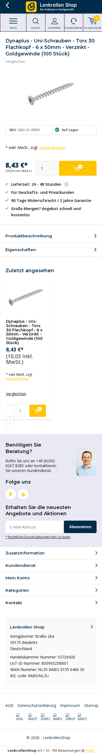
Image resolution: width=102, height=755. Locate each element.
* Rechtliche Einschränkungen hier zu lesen (37, 537)
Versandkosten (52, 147)
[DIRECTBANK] (45, 717)
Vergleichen (15, 61)
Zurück (7, 5)
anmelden (54, 27)
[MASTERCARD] (33, 717)
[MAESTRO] (82, 717)
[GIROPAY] (70, 717)
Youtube (23, 494)
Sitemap (91, 705)
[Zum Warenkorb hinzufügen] (78, 168)
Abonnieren (80, 526)
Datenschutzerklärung (36, 705)
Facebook (10, 494)
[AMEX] (58, 717)
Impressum (70, 705)
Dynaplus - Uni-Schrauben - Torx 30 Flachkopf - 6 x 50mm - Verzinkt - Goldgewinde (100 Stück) (24, 332)
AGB (9, 705)
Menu (13, 27)
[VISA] (21, 717)
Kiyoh (90, 750)
